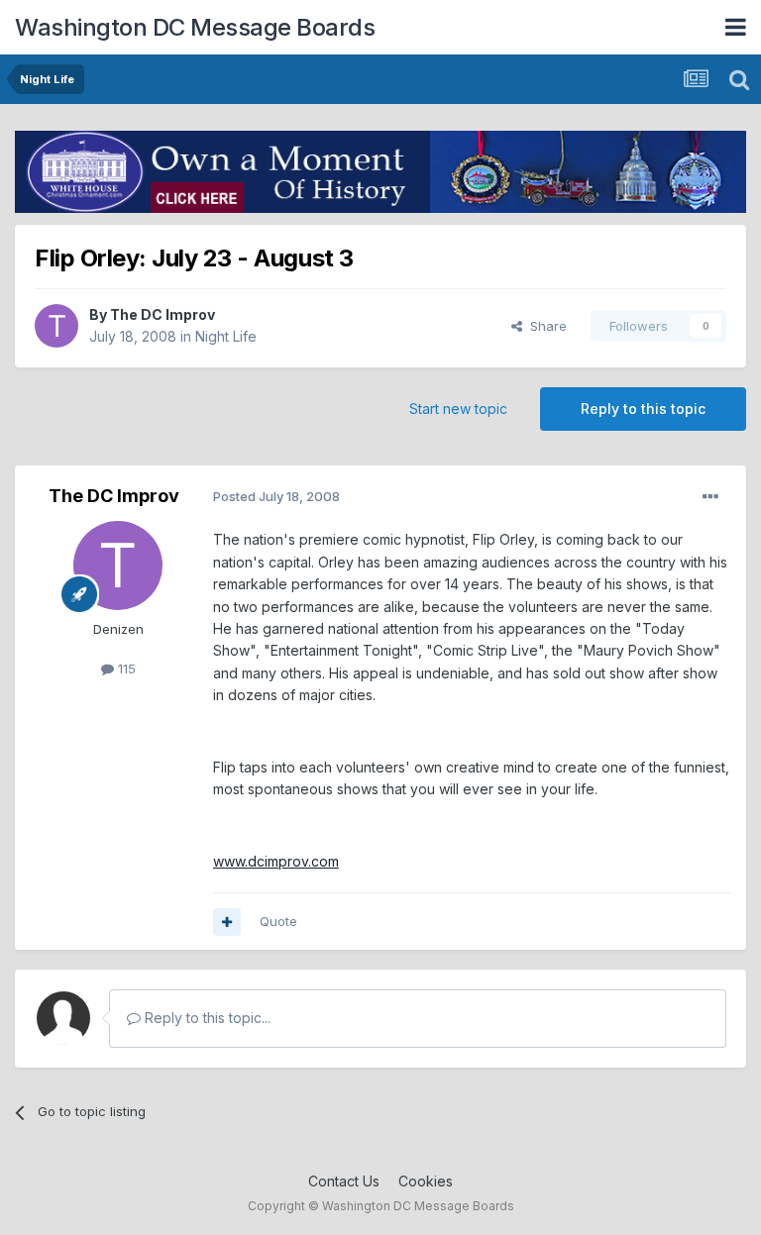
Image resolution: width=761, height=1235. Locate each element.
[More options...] (710, 497)
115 (125, 668)
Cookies (425, 1181)
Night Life (226, 336)
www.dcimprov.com (276, 861)
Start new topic (458, 408)
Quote (278, 921)
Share (544, 326)
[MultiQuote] (227, 922)
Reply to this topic (643, 408)
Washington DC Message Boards (195, 27)
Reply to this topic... (206, 1017)
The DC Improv (162, 314)
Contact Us (344, 1181)
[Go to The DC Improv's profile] (56, 326)
